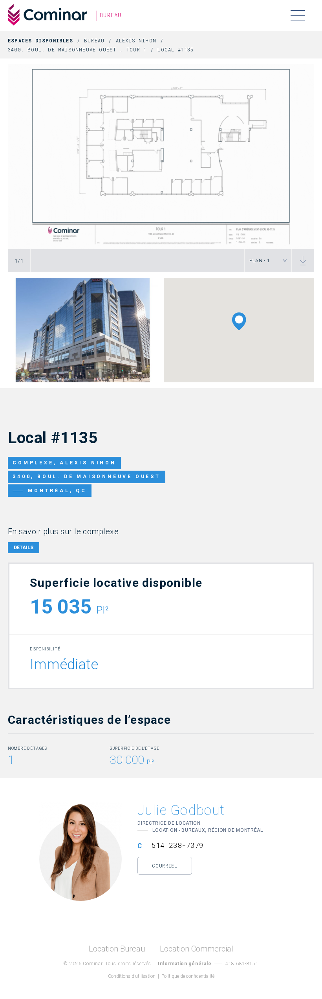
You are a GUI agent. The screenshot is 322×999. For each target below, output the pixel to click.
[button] (239, 321)
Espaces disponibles (40, 40)
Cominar (47, 15)
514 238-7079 (177, 845)
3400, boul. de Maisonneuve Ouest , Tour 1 (77, 49)
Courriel (164, 865)
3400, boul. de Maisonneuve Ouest (87, 476)
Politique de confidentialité (187, 976)
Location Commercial (196, 948)
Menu (297, 15)
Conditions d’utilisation (132, 976)
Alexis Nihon (136, 40)
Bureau (94, 40)
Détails (23, 547)
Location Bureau (117, 948)
